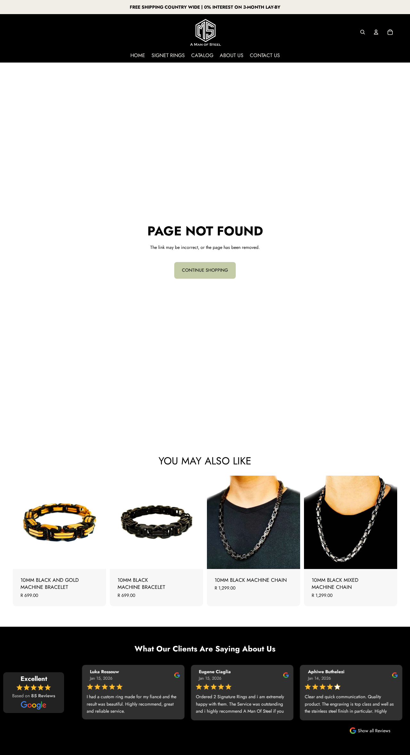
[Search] (363, 32)
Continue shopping (205, 270)
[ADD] (96, 559)
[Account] (376, 32)
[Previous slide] (119, 522)
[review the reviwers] (169, 675)
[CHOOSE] (387, 559)
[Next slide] (193, 522)
